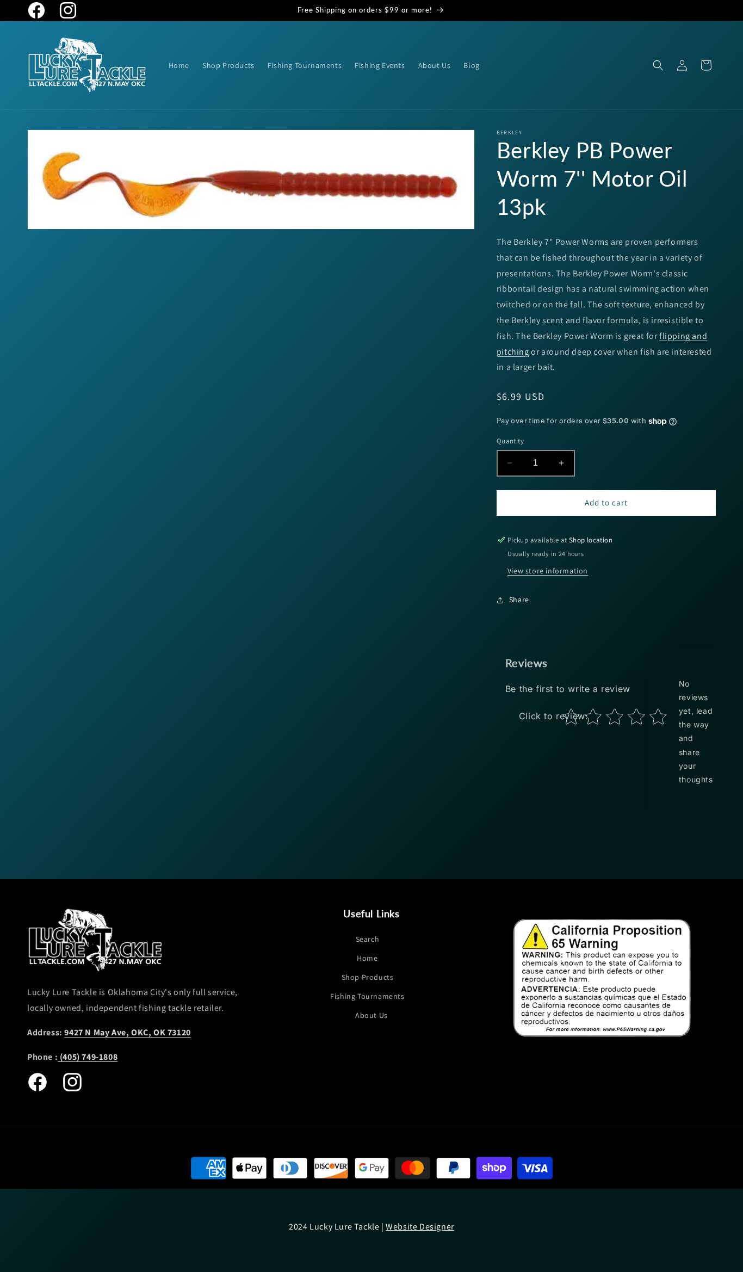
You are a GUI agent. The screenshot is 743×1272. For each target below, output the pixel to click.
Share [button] (519, 599)
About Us (371, 1015)
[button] (658, 65)
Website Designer (420, 1226)
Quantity (510, 441)
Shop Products (368, 977)
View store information (547, 571)
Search (368, 939)
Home (367, 958)
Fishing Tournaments (367, 996)
